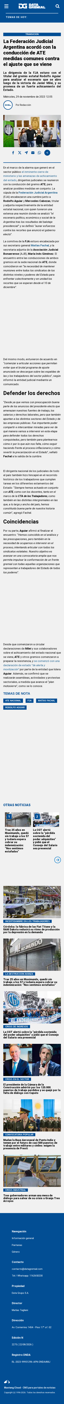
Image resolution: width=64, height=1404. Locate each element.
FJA (30, 700)
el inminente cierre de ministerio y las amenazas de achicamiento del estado (30, 176)
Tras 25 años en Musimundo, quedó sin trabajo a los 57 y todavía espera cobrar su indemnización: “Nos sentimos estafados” (17, 840)
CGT (55, 17)
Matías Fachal (46, 700)
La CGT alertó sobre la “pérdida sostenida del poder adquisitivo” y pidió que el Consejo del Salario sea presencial (45, 839)
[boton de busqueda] (57, 6)
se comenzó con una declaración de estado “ (31, 665)
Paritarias (17, 1245)
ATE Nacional (13, 700)
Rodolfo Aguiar (15, 707)
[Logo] (32, 7)
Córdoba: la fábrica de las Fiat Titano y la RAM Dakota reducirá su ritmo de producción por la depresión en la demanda (31, 929)
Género (16, 1251)
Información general (23, 1238)
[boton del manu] (6, 6)
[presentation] (57, 860)
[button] (13, 153)
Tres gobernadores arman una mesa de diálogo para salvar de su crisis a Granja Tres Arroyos (31, 1198)
